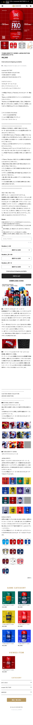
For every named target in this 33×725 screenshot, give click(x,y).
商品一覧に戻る (16, 700)
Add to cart (16, 276)
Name (4, 219)
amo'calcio (4, 682)
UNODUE (3, 692)
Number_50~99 (7, 254)
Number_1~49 (6, 246)
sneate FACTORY (6, 687)
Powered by (14, 709)
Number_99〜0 (7, 263)
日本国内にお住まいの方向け (16, 280)
